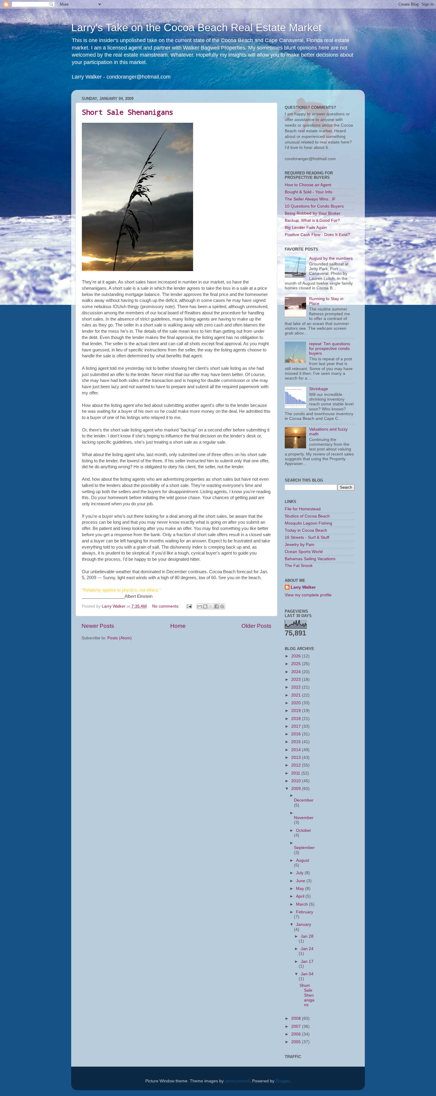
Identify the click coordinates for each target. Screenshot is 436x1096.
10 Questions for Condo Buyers (314, 206)
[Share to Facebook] (216, 606)
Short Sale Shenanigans (127, 112)
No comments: (166, 606)
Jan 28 (307, 936)
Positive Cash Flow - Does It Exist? (317, 234)
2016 (296, 734)
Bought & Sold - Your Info (308, 192)
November (304, 817)
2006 (296, 1034)
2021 (296, 695)
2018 (296, 718)
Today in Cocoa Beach (306, 530)
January (303, 924)
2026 (296, 656)
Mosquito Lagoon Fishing (308, 523)
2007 (296, 1026)
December (304, 800)
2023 (296, 679)
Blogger (283, 1081)
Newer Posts (98, 626)
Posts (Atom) (119, 638)
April (300, 896)
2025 (296, 664)
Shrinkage (318, 389)
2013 (296, 757)
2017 (296, 726)
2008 (296, 1018)
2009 (296, 788)
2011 (296, 773)
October (303, 830)
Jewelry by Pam (299, 544)
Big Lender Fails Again (306, 227)
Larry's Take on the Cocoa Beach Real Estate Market (196, 27)
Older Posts (256, 626)
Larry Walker (303, 587)
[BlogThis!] (205, 606)
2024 (296, 672)
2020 (296, 703)
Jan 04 (307, 974)
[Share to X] (211, 606)
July (300, 873)
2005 (296, 1042)
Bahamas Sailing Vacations (310, 559)
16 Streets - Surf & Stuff (307, 537)
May (300, 888)
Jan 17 (307, 961)
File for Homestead (303, 509)
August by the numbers (331, 258)
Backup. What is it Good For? (312, 220)
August (302, 860)
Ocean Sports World (304, 551)
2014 (296, 750)
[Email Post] (188, 606)
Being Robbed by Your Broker (312, 213)
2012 (296, 765)
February (304, 912)
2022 (296, 687)
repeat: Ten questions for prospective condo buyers (329, 349)
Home (178, 626)
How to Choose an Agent (308, 185)
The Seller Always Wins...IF (310, 199)
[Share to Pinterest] (222, 606)
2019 (296, 710)
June (301, 881)
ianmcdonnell (237, 1081)
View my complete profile (308, 595)
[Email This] (200, 606)
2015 (296, 742)
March (302, 904)
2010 (296, 781)
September (304, 847)
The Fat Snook (299, 565)
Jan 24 (307, 949)
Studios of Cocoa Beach (307, 516)
